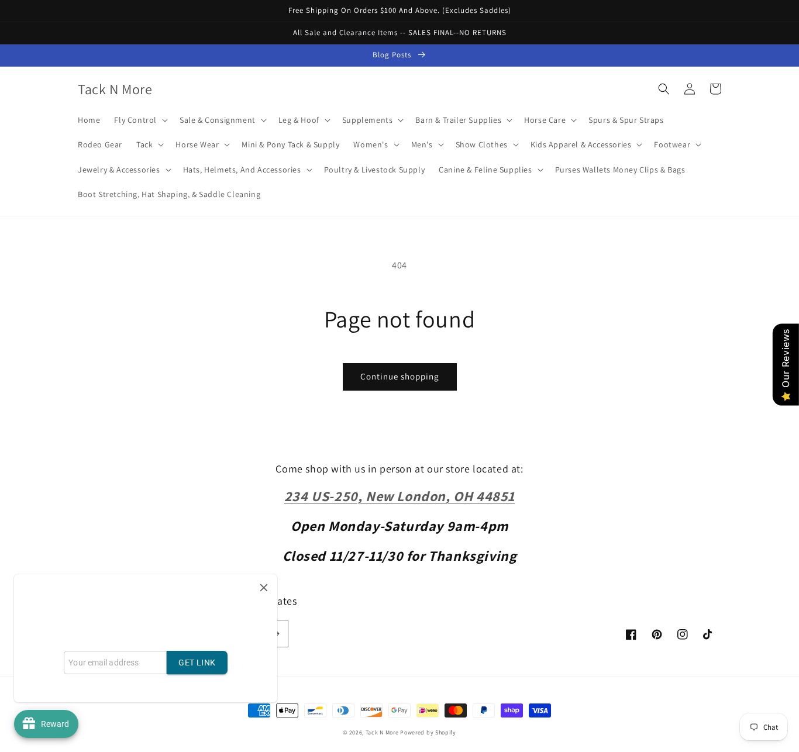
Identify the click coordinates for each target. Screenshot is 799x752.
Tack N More (383, 732)
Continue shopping (399, 376)
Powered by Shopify (428, 732)
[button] (140, 120)
